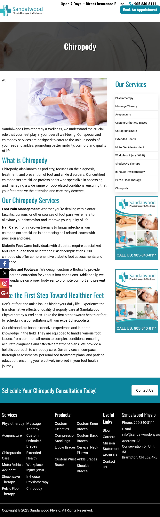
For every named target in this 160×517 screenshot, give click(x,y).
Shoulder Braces (84, 468)
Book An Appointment (140, 9)
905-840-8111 (145, 4)
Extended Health (125, 139)
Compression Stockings (65, 438)
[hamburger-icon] (155, 19)
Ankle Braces (87, 459)
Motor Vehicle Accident (129, 147)
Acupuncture (123, 114)
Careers (109, 437)
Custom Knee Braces (87, 426)
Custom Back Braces (87, 438)
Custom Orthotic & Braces (131, 122)
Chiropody (121, 188)
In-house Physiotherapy (130, 171)
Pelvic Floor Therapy (128, 180)
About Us (110, 455)
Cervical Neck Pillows (87, 450)
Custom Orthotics (62, 426)
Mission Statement (110, 446)
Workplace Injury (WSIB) (130, 155)
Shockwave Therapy (127, 163)
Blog (106, 430)
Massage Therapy (126, 106)
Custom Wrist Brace (65, 462)
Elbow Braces (65, 447)
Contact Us (109, 464)
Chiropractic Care (126, 130)
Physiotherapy (124, 98)
